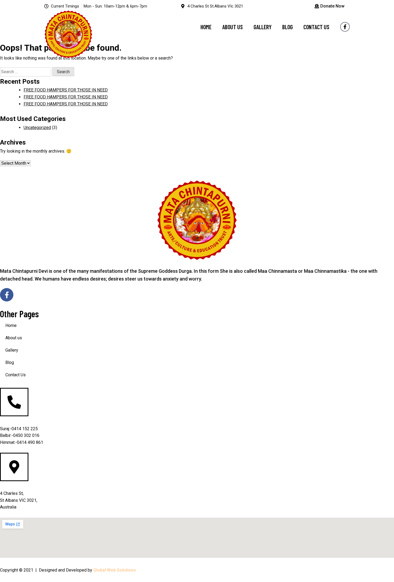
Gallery (263, 26)
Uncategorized (37, 127)
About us (232, 26)
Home (205, 26)
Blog (287, 26)
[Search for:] (26, 71)
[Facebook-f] (345, 27)
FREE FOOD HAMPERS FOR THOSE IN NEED (66, 90)
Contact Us (316, 26)
